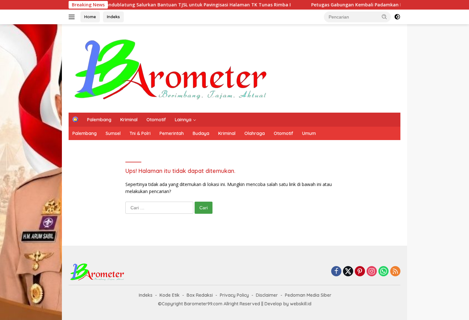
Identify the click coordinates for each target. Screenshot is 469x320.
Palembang (99, 120)
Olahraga (254, 133)
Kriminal (129, 120)
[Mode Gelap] (397, 16)
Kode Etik (170, 295)
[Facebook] (336, 271)
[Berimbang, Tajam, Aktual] (171, 68)
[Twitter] (348, 271)
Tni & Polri (140, 133)
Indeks (113, 16)
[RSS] (395, 271)
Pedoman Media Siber (308, 295)
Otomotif (156, 120)
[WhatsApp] (383, 271)
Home (90, 16)
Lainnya (183, 120)
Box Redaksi (200, 295)
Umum (309, 133)
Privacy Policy (234, 295)
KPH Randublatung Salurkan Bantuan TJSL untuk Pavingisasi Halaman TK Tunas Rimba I (180, 5)
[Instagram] (372, 271)
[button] (384, 16)
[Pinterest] (360, 271)
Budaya (201, 133)
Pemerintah (172, 133)
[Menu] (73, 16)
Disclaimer (267, 295)
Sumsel (113, 133)
